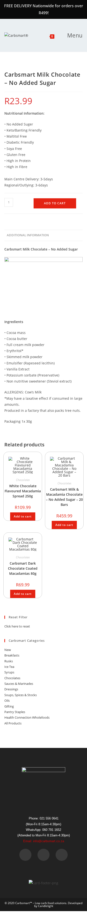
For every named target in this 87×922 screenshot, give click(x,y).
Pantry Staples (14, 712)
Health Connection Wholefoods (27, 717)
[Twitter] (43, 855)
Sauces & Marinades (18, 683)
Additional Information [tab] (28, 235)
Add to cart (55, 203)
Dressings (11, 689)
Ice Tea (9, 666)
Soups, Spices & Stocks (20, 695)
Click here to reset (17, 626)
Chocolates (23, 480)
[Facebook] (25, 855)
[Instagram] (62, 855)
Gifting (9, 706)
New (7, 650)
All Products (13, 723)
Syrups (9, 672)
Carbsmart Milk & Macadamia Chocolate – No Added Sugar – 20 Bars (64, 497)
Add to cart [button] (23, 516)
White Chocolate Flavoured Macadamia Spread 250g (23, 491)
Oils (7, 700)
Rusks (8, 661)
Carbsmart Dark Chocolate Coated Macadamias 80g (22, 568)
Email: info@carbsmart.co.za (43, 841)
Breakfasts (11, 655)
